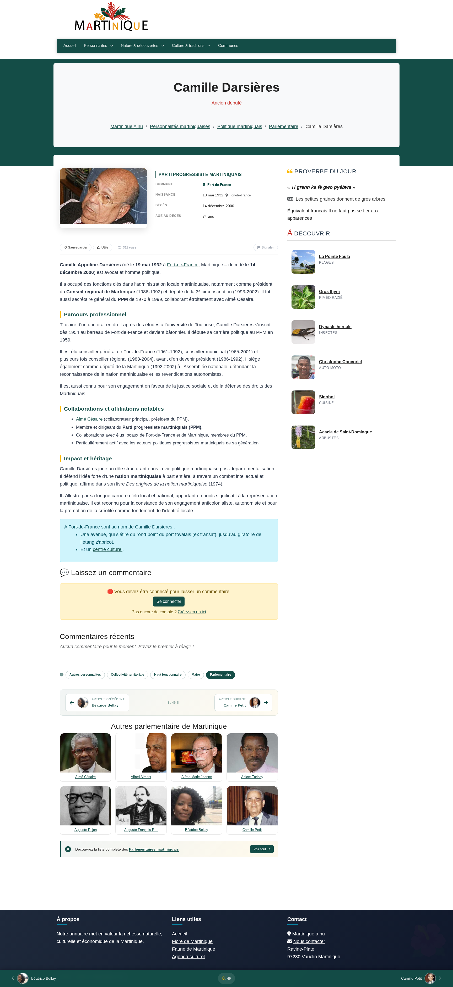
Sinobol (327, 397)
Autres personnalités (85, 674)
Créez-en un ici (192, 612)
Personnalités (95, 45)
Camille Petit (252, 830)
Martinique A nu (126, 126)
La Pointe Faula (334, 256)
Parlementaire (283, 126)
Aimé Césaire (89, 419)
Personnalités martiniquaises (180, 126)
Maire (196, 674)
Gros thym (329, 291)
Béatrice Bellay (196, 830)
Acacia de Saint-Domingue (345, 432)
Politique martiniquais (239, 126)
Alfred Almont (141, 777)
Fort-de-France (218, 185)
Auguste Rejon (85, 830)
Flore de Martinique (192, 941)
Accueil (69, 45)
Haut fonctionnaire (168, 674)
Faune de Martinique (193, 949)
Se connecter (169, 601)
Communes (228, 45)
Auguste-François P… (141, 830)
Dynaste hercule (335, 326)
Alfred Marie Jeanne (196, 777)
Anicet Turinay (252, 777)
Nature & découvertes (139, 45)
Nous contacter (309, 941)
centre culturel (107, 549)
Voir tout (260, 849)
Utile (104, 247)
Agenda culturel (188, 956)
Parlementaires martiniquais (154, 849)
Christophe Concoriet (340, 362)
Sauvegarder (78, 247)
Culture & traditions (188, 45)
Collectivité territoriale (127, 674)
